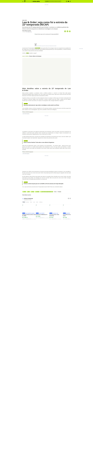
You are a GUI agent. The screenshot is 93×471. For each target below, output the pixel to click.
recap (27, 53)
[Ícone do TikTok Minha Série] (70, 1)
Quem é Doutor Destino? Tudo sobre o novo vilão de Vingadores (39, 142)
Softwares (40, 202)
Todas (24, 202)
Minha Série (24, 20)
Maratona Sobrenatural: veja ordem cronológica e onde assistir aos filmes (41, 105)
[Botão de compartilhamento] (65, 31)
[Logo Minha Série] (36, 1)
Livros (34, 202)
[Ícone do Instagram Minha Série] (66, 1)
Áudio (37, 202)
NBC (36, 44)
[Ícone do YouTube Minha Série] (68, 1)
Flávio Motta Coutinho (26, 30)
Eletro (31, 202)
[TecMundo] (24, 1)
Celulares (27, 202)
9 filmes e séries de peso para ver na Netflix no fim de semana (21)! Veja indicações (43, 183)
